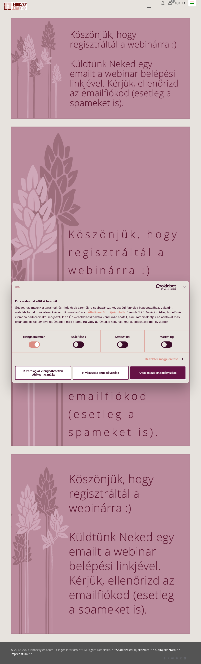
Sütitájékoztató (165, 650)
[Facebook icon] (164, 658)
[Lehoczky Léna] (15, 6)
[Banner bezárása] (184, 287)
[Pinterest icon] (176, 658)
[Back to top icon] (182, 656)
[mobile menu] (149, 6)
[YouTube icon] (168, 658)
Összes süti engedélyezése (157, 372)
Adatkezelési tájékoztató (133, 650)
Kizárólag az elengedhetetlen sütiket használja (43, 372)
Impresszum (19, 654)
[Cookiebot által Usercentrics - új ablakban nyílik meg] (159, 287)
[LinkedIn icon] (172, 658)
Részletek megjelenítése (161, 359)
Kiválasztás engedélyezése (100, 372)
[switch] (78, 344)
